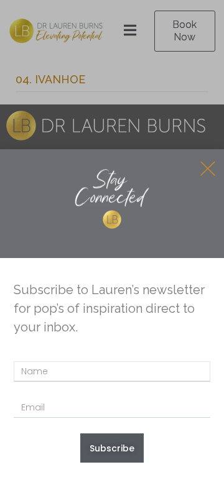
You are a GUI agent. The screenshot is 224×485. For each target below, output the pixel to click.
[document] (112, 242)
